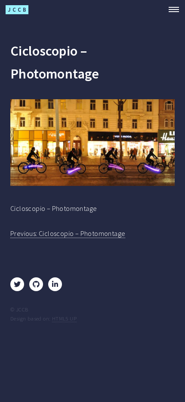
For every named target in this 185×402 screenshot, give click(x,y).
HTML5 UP (64, 318)
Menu (171, 9)
